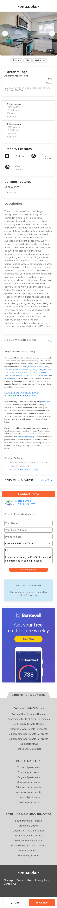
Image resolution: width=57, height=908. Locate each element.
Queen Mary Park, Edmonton (28, 830)
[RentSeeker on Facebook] (28, 896)
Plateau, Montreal (28, 850)
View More (47, 480)
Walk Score (40, 60)
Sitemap (8, 880)
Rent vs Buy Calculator (28, 748)
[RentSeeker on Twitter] (32, 896)
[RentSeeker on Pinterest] (21, 896)
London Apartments (29, 797)
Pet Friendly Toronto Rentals (28, 723)
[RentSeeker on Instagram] (24, 896)
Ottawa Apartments (28, 772)
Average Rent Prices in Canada (29, 714)
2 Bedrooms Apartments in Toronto (28, 733)
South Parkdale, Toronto (28, 820)
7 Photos (17, 60)
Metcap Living (23, 500)
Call (17, 902)
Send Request (28, 569)
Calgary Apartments (28, 777)
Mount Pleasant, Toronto (28, 835)
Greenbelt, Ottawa (28, 825)
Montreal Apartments (28, 782)
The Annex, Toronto (28, 855)
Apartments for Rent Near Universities (28, 719)
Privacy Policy (43, 880)
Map (28, 60)
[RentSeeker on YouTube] (35, 896)
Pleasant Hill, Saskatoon (28, 840)
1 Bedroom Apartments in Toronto (28, 728)
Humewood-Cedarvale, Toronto (28, 845)
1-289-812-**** (26, 503)
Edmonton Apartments (28, 787)
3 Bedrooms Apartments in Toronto (28, 738)
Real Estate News (28, 743)
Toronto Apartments (28, 767)
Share (49, 83)
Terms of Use (24, 880)
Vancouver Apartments (28, 792)
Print (49, 78)
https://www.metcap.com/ (24, 469)
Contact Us (10, 883)
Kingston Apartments (28, 802)
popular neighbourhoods (28, 814)
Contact (43, 902)
